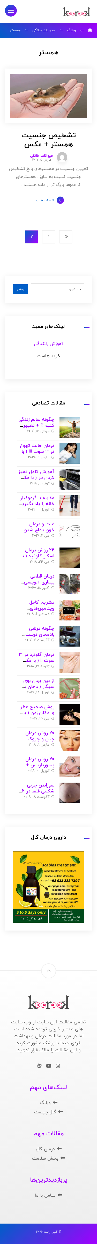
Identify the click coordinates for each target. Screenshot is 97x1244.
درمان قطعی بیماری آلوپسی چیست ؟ (39, 582)
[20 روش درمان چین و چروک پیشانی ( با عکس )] (69, 740)
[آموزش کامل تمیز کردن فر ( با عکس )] (69, 479)
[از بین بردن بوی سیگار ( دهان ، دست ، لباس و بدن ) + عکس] (69, 688)
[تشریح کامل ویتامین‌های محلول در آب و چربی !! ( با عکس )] (69, 610)
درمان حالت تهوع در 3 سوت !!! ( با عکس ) (37, 452)
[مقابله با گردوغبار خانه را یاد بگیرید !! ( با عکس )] (69, 505)
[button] (11, 11)
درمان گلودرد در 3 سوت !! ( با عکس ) (36, 660)
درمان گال (45, 1149)
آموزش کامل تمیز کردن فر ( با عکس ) (36, 478)
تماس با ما (45, 1195)
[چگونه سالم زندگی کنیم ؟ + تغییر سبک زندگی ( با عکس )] (69, 427)
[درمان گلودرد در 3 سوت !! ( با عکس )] (69, 662)
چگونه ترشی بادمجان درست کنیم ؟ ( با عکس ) (35, 634)
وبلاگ (45, 1103)
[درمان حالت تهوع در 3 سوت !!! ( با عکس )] (69, 453)
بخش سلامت (45, 1158)
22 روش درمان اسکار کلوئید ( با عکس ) (37, 556)
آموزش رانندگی (48, 344)
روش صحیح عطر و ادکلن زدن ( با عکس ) (37, 713)
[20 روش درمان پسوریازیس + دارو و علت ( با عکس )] (69, 766)
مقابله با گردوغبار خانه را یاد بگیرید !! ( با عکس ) (36, 504)
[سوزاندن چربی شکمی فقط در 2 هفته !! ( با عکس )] (69, 793)
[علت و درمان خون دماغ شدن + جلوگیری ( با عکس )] (69, 531)
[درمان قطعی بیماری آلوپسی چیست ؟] (69, 584)
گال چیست (45, 1112)
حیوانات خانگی (41, 156)
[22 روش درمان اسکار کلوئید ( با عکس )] (69, 558)
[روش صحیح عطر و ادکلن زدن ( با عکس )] (69, 714)
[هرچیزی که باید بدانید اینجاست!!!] (76, 12)
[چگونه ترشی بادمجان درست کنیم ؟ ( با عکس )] (69, 636)
